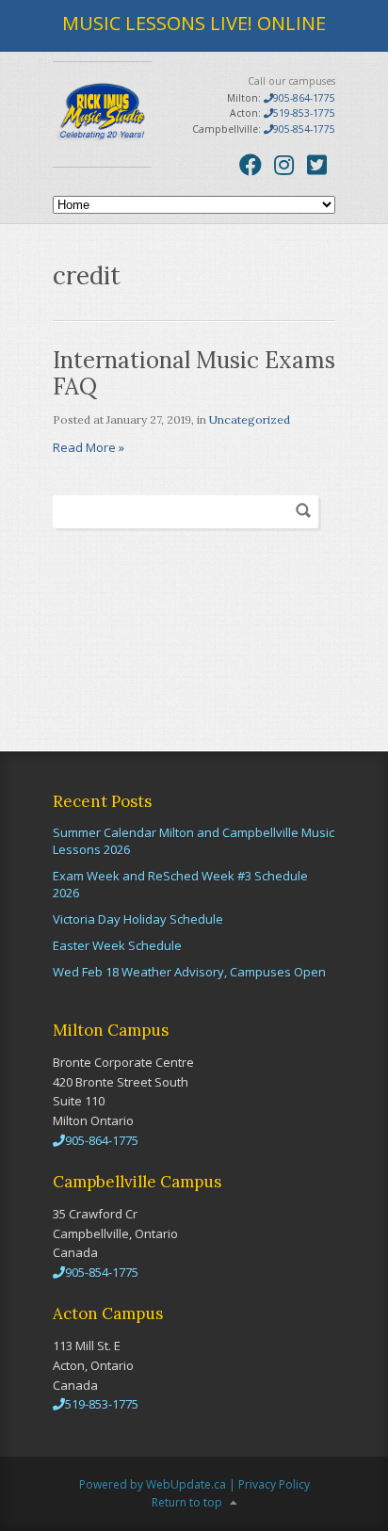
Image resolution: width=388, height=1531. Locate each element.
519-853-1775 (304, 113)
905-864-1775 (304, 98)
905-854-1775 (304, 129)
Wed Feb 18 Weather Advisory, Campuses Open (189, 971)
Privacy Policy (274, 1484)
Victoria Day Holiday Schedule (138, 919)
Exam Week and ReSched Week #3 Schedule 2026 (180, 884)
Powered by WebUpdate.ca (152, 1484)
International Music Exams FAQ (194, 374)
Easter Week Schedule (117, 945)
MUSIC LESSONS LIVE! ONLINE (194, 23)
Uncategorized (249, 419)
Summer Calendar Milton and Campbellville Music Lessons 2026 (193, 841)
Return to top (187, 1502)
